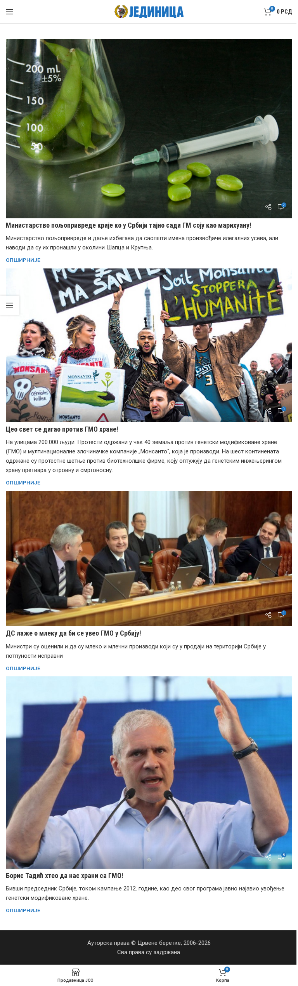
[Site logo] (149, 11)
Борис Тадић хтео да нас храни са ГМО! (64, 875)
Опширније (23, 260)
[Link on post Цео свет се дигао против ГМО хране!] (149, 345)
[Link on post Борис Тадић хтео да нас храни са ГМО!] (149, 772)
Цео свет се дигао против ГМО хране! (62, 429)
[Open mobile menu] (9, 11)
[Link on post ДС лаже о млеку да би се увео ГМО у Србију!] (149, 559)
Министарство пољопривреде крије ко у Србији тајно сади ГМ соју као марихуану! (128, 225)
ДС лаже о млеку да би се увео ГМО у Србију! (73, 633)
